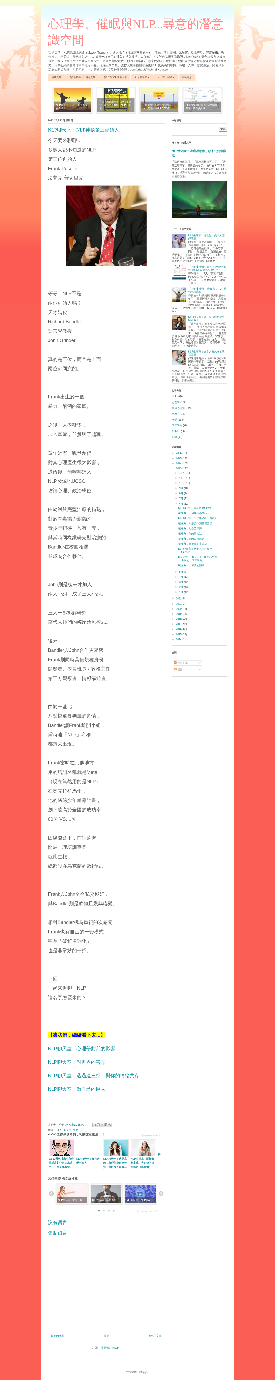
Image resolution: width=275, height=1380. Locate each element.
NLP (75, 1130)
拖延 (174, 419)
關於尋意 (187, 77)
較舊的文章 (155, 1335)
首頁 (106, 1335)
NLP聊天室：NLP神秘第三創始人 (197, 518)
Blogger (143, 1372)
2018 (179, 619)
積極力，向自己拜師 (190, 528)
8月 (181, 493)
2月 (181, 587)
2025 (179, 458)
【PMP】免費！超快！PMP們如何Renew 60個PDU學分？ (207, 268)
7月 (181, 498)
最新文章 (56, 77)
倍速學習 (177, 425)
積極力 (176, 413)
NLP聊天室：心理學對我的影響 (81, 1048)
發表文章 (182, 662)
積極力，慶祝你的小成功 (192, 543)
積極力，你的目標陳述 (191, 538)
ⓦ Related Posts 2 (151, 1135)
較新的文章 (57, 1335)
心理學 (176, 402)
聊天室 (67, 1130)
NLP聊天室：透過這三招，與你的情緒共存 (93, 1075)
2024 (179, 463)
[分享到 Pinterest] (110, 1125)
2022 (179, 598)
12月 (182, 472)
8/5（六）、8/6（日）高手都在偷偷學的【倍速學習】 (197, 559)
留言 (180, 669)
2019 (179, 613)
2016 (179, 629)
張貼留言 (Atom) (110, 1347)
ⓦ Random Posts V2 (147, 1211)
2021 (179, 603)
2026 (179, 453)
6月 (181, 503)
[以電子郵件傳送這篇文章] (94, 1125)
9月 (181, 488)
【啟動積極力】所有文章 (82, 77)
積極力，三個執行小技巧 (192, 513)
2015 (179, 634)
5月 (181, 571)
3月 (181, 582)
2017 (179, 624)
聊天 (59, 1130)
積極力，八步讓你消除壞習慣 (195, 523)
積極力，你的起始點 (190, 533)
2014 (179, 639)
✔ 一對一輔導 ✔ (166, 77)
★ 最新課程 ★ (142, 77)
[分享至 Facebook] (106, 1125)
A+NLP (176, 431)
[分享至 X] (102, 1125)
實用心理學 (178, 408)
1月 (181, 592)
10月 (182, 483)
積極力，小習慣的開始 (191, 565)
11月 (182, 478)
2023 (179, 468)
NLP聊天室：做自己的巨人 (76, 1089)
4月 (181, 576)
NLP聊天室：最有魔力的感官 (195, 508)
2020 (179, 608)
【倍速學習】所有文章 (115, 77)
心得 (174, 437)
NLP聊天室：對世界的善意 (76, 1062)
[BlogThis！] (98, 1125)
